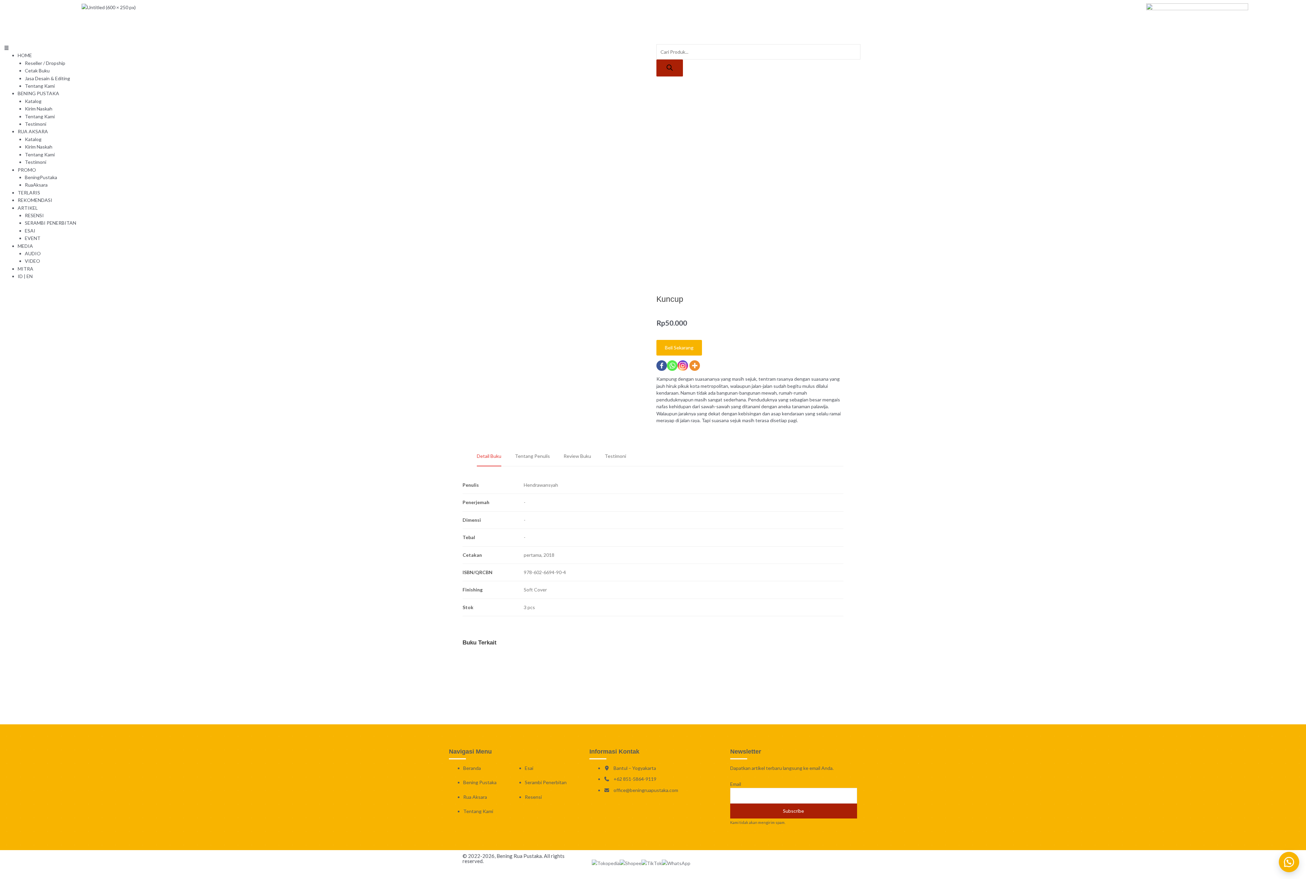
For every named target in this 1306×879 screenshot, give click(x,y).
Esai (529, 768)
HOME (25, 55)
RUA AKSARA (33, 131)
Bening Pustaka (480, 782)
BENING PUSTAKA (38, 93)
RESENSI (34, 215)
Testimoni (35, 124)
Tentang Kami (40, 86)
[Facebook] (661, 365)
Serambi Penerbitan (546, 782)
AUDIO (33, 253)
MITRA (25, 269)
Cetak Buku (37, 70)
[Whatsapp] (672, 365)
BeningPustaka (41, 177)
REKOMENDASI (35, 200)
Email (735, 784)
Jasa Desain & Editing (47, 78)
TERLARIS (29, 192)
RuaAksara (36, 185)
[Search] (669, 67)
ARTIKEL (28, 208)
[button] (326, 48)
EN (30, 276)
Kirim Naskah (38, 108)
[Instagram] (682, 365)
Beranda (472, 768)
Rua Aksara (475, 797)
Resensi (533, 797)
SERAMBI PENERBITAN (50, 223)
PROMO (27, 170)
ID (20, 276)
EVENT (32, 238)
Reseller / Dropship (45, 63)
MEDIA (25, 246)
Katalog (33, 101)
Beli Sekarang (679, 347)
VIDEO (32, 261)
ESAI (30, 231)
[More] (694, 365)
